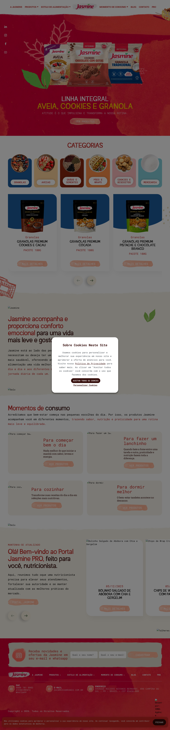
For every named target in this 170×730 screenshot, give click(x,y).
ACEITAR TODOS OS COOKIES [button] (85, 380)
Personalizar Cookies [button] (85, 385)
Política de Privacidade (90, 363)
